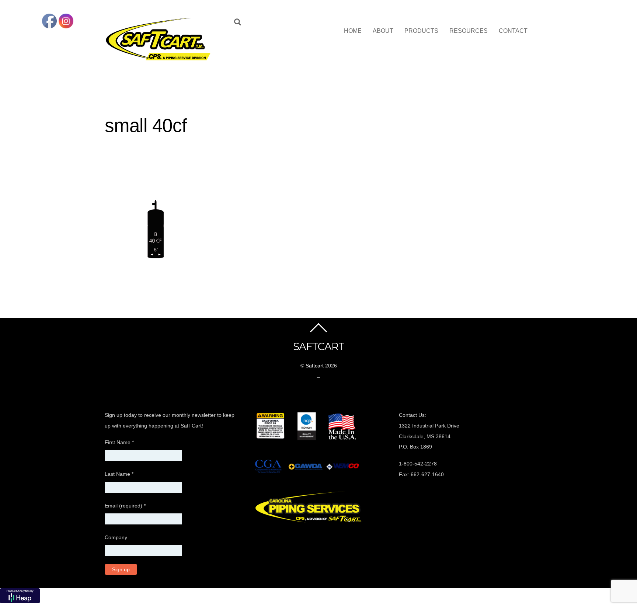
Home (353, 31)
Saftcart (315, 366)
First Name (119, 442)
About (383, 31)
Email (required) (125, 506)
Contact (513, 31)
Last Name (119, 474)
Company (116, 537)
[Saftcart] (160, 59)
